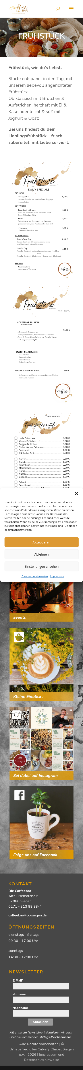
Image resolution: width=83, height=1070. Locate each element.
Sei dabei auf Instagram (35, 775)
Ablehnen (41, 554)
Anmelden (40, 1022)
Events (19, 617)
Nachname (21, 1007)
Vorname (19, 994)
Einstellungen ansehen (42, 566)
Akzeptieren (41, 542)
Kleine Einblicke (28, 696)
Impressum (57, 576)
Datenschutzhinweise (34, 576)
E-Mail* (18, 980)
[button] (76, 493)
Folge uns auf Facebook (35, 854)
